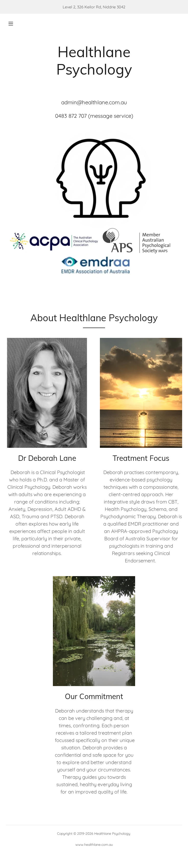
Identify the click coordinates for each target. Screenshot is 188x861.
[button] (11, 23)
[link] (94, 90)
